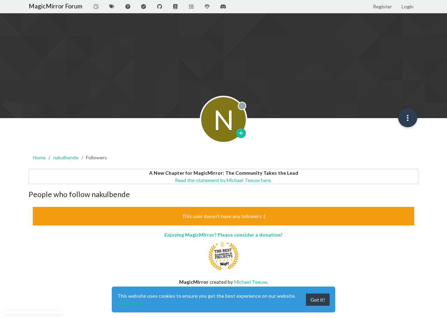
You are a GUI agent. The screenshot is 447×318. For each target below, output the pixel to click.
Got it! (317, 300)
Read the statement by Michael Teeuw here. (223, 180)
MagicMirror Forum (55, 6)
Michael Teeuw (250, 282)
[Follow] (241, 133)
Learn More (130, 303)
